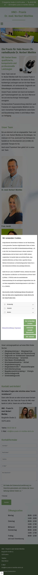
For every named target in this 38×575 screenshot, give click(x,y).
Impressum (18, 328)
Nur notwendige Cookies (30, 322)
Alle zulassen (30, 336)
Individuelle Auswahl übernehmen (30, 330)
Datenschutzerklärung (8, 328)
